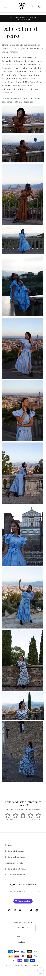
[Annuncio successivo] (41, 18)
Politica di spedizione (15, 869)
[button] (5, 6)
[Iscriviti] (38, 892)
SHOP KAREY (18, 965)
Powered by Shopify (32, 965)
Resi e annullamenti (15, 874)
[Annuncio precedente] (5, 18)
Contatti (9, 845)
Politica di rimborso (14, 851)
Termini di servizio (14, 863)
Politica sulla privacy (15, 857)
